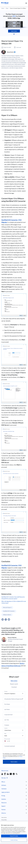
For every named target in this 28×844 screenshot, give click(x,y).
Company (6, 725)
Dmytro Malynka (12, 637)
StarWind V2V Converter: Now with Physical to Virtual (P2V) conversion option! (13, 597)
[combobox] (7, 741)
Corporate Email (8, 714)
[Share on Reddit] (9, 619)
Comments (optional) (9, 746)
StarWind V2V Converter (9, 611)
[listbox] (14, 693)
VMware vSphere (7, 614)
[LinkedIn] (14, 52)
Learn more (14, 31)
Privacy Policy (4, 819)
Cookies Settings (14, 840)
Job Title (6, 719)
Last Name (7, 709)
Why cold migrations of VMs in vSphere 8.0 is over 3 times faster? (13, 602)
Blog (7, 8)
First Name (7, 704)
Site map (3, 778)
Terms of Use (4, 817)
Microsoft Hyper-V (7, 607)
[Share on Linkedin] (2, 619)
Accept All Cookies (14, 836)
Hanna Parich (10, 52)
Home (2, 8)
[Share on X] (6, 619)
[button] (12, 34)
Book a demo (14, 761)
